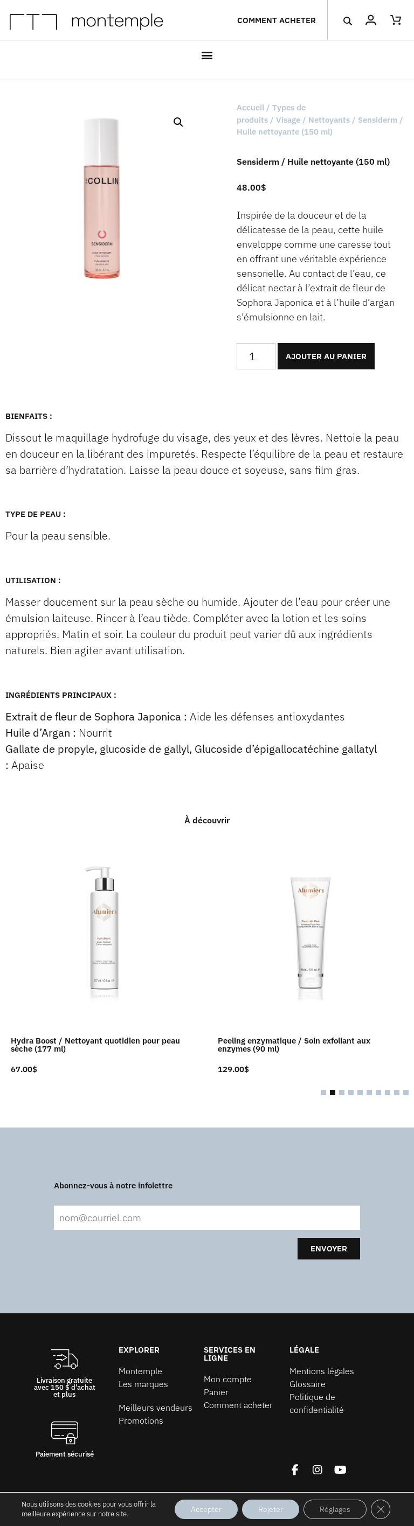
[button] (347, 20)
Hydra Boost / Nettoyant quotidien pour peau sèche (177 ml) (95, 1044)
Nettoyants (329, 120)
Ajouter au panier (326, 356)
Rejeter (270, 1509)
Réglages (335, 1509)
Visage (288, 120)
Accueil (250, 107)
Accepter (206, 1509)
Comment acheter (276, 20)
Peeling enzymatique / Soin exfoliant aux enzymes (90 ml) (294, 1044)
